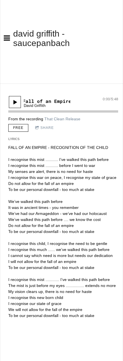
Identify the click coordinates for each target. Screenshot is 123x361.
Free (18, 128)
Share (47, 128)
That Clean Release (62, 119)
